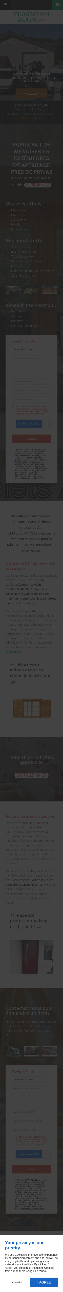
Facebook (41, 1271)
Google (30, 1271)
